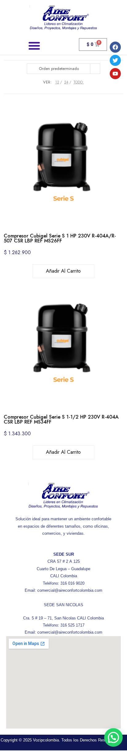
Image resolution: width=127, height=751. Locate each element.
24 (66, 82)
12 (57, 82)
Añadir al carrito (63, 270)
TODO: (78, 82)
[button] (34, 45)
